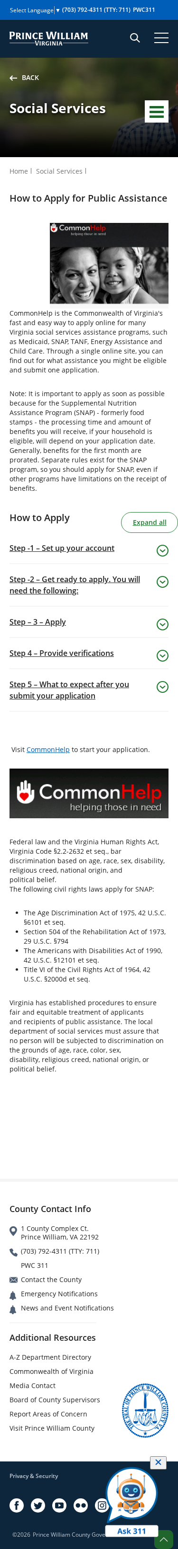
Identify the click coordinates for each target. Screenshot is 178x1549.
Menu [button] (157, 111)
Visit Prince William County (51, 1428)
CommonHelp (48, 749)
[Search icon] (135, 38)
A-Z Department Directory (50, 1357)
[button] (163, 1539)
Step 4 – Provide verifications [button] (61, 653)
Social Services (59, 171)
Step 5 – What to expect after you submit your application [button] (69, 690)
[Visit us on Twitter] (38, 1505)
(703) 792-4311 (96, 10)
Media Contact (32, 1385)
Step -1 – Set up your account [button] (61, 548)
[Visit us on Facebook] (16, 1505)
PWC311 (144, 10)
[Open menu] (161, 38)
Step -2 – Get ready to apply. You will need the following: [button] (74, 585)
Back (30, 77)
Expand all (150, 522)
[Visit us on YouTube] (59, 1505)
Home (18, 171)
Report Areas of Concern (48, 1413)
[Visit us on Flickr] (81, 1505)
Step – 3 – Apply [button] (37, 622)
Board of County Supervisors (54, 1399)
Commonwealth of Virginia (51, 1371)
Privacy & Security (33, 1476)
